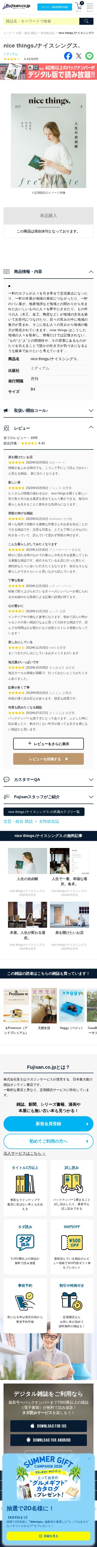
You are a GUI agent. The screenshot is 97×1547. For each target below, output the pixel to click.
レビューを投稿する (45, 759)
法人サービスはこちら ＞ (25, 1153)
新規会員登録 (48, 1123)
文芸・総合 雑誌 (26, 33)
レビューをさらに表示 (51, 744)
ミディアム (11, 54)
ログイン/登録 (54, 7)
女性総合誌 (47, 33)
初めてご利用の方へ (48, 1141)
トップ (8, 33)
